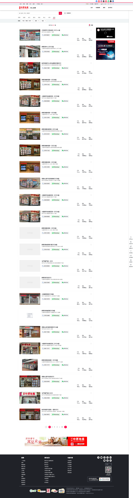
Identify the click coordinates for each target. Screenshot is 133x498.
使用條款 (68, 491)
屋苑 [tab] (34, 17)
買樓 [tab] (19, 17)
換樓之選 (23, 466)
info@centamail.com (90, 493)
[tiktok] (111, 1)
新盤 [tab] (39, 17)
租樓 (27, 4)
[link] (108, 471)
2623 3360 (46, 282)
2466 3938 (46, 398)
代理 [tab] (49, 17)
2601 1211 (46, 348)
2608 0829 (46, 200)
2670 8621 (46, 35)
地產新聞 (46, 478)
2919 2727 (46, 134)
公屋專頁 (23, 484)
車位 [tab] (44, 17)
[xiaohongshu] (106, 1)
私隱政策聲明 (72, 491)
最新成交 (46, 462)
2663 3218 (46, 299)
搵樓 (22, 458)
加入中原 (70, 468)
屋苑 (34, 4)
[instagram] (101, 1)
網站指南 (70, 472)
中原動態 (70, 460)
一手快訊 (46, 480)
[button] (27, 20)
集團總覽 (70, 462)
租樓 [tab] (24, 17)
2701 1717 (46, 365)
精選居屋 (23, 464)
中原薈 (87, 4)
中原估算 (46, 466)
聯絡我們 (70, 470)
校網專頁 (23, 478)
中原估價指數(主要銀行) (49, 476)
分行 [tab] (54, 17)
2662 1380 (46, 68)
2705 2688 (46, 315)
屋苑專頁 (23, 480)
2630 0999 (46, 381)
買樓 (24, 4)
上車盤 (22, 470)
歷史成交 (46, 464)
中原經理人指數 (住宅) (49, 474)
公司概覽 (70, 464)
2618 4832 (46, 266)
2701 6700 (46, 117)
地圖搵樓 (23, 474)
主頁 (20, 4)
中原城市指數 (47, 470)
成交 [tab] (29, 17)
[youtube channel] (99, 1)
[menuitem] (20, 4)
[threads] (103, 1)
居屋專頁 (23, 482)
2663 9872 (46, 414)
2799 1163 (46, 84)
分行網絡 (91, 4)
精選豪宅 (23, 468)
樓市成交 (47, 458)
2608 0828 (46, 101)
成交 (30, 4)
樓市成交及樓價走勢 (48, 460)
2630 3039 (46, 183)
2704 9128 (46, 249)
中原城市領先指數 (48, 468)
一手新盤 (38, 4)
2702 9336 (46, 51)
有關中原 (70, 458)
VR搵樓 (23, 472)
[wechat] (108, 1)
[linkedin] (113, 1)
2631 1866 (46, 332)
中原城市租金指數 (48, 472)
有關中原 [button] (96, 4)
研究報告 (46, 482)
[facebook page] (96, 1)
